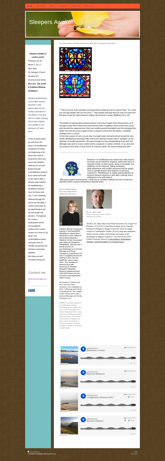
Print (31, 452)
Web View (134, 453)
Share (32, 290)
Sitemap (37, 452)
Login (135, 451)
